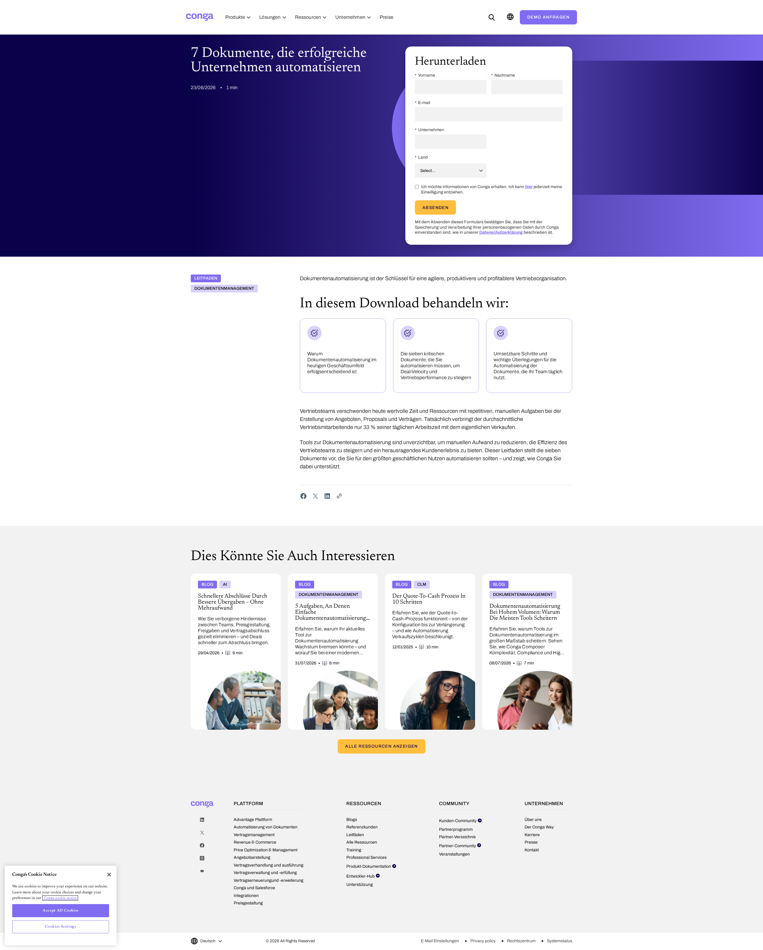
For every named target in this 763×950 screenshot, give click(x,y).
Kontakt (532, 850)
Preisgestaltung (248, 903)
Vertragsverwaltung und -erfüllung (265, 872)
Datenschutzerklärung (501, 232)
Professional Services (366, 857)
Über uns (533, 819)
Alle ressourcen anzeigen (381, 746)
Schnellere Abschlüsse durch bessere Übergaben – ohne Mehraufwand (226, 578)
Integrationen (246, 895)
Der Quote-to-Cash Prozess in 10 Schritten (427, 576)
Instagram (202, 858)
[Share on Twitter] (315, 496)
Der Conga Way (539, 827)
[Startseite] (199, 17)
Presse (531, 842)
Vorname (426, 75)
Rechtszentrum (521, 941)
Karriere (532, 835)
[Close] (109, 874)
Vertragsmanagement (254, 835)
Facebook (202, 845)
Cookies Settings (60, 927)
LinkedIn (202, 820)
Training (353, 850)
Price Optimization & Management (265, 850)
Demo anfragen (548, 17)
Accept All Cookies (61, 910)
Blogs (351, 819)
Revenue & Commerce (255, 842)
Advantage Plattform (253, 819)
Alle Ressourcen (361, 842)
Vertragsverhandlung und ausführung (268, 865)
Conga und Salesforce (254, 888)
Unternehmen (431, 130)
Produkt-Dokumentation (368, 866)
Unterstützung (359, 884)
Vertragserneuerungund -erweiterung (268, 880)
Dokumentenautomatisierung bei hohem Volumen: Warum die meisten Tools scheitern (526, 578)
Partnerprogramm (456, 829)
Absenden (435, 207)
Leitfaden (205, 278)
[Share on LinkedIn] (327, 496)
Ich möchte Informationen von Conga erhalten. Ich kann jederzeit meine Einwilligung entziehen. (491, 189)
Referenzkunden (362, 827)
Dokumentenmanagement (224, 288)
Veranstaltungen (454, 854)
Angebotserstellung (252, 857)
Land (423, 157)
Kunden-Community (458, 821)
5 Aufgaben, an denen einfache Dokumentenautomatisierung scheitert (325, 578)
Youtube (202, 871)
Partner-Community (457, 846)
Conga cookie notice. (60, 898)
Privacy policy (483, 941)
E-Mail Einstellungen (440, 941)
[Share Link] (339, 496)
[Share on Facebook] (303, 496)
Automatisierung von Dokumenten (265, 827)
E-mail (424, 102)
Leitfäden (355, 835)
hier (529, 187)
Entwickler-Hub (360, 876)
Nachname (504, 75)
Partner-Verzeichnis (457, 837)
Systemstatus (559, 941)
